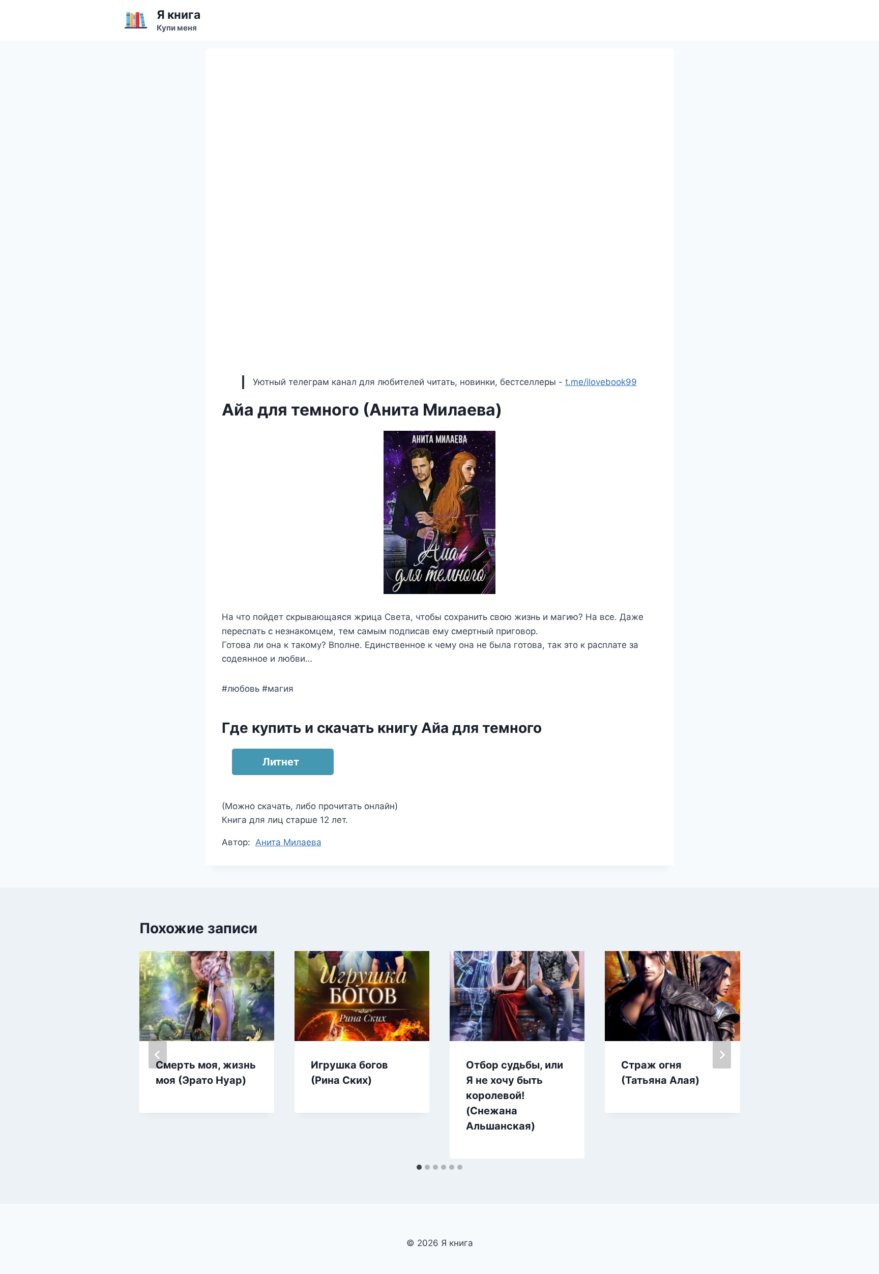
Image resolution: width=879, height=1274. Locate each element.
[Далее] (722, 1055)
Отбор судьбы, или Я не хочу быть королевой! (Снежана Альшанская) (514, 1095)
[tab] (419, 1167)
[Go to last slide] (158, 1055)
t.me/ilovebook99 (601, 382)
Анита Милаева (288, 842)
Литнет (280, 762)
